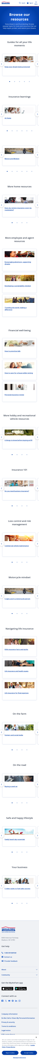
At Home (8, 118)
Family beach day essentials (15, 839)
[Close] (36, 1037)
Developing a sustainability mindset (18, 286)
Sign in (31, 3)
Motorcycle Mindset (12, 159)
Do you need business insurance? (17, 491)
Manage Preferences (19, 1057)
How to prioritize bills (12, 351)
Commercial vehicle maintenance (17, 546)
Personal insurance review (14, 395)
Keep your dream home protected (17, 67)
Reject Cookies (10, 1053)
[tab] (9, 81)
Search (23, 3)
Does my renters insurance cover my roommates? (18, 209)
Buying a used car (11, 786)
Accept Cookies (28, 1053)
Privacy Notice (10, 1047)
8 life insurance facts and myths (16, 649)
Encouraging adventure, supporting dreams (18, 263)
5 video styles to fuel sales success (17, 889)
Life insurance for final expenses (17, 693)
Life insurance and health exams (16, 671)
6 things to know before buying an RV (18, 440)
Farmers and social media (14, 735)
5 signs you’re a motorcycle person (17, 599)
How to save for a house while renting (19, 373)
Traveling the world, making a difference (16, 309)
